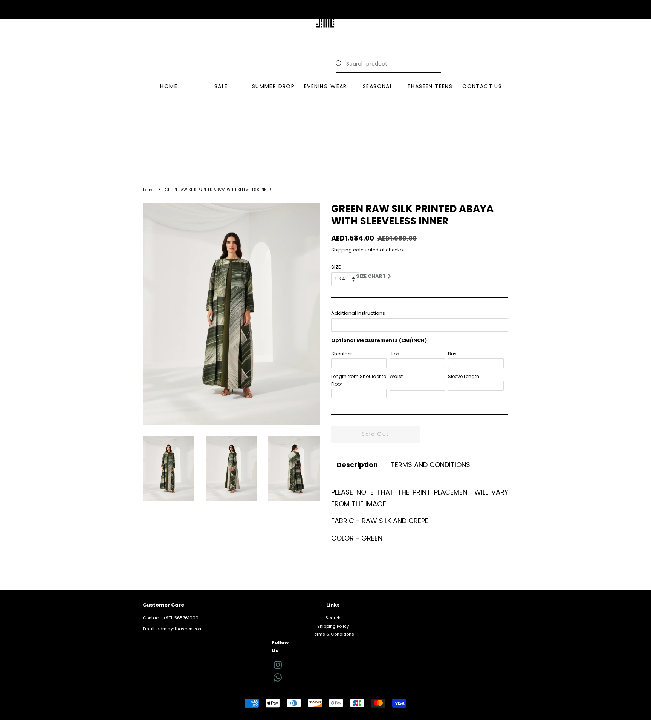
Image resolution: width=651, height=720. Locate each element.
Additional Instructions (358, 313)
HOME (168, 86)
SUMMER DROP (273, 86)
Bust (453, 354)
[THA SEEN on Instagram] (278, 667)
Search (333, 618)
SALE (221, 86)
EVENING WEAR (325, 86)
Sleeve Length (463, 376)
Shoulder (341, 354)
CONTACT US (482, 86)
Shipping (341, 250)
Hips (394, 354)
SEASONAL (378, 86)
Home (148, 189)
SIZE (336, 267)
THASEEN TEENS (429, 86)
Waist (396, 376)
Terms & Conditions (333, 634)
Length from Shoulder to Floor (358, 380)
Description (357, 464)
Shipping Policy (333, 626)
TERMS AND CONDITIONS (430, 464)
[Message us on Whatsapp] (278, 680)
